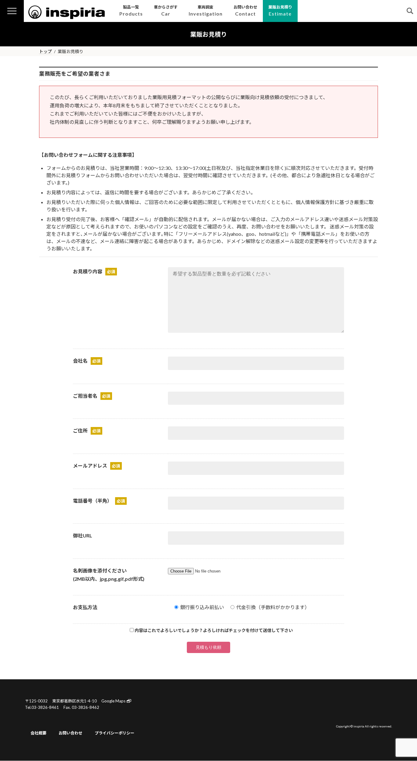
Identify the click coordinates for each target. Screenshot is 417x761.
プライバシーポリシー (114, 732)
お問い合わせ (70, 732)
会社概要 (38, 732)
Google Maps (113, 700)
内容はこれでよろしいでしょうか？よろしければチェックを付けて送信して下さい (214, 630)
